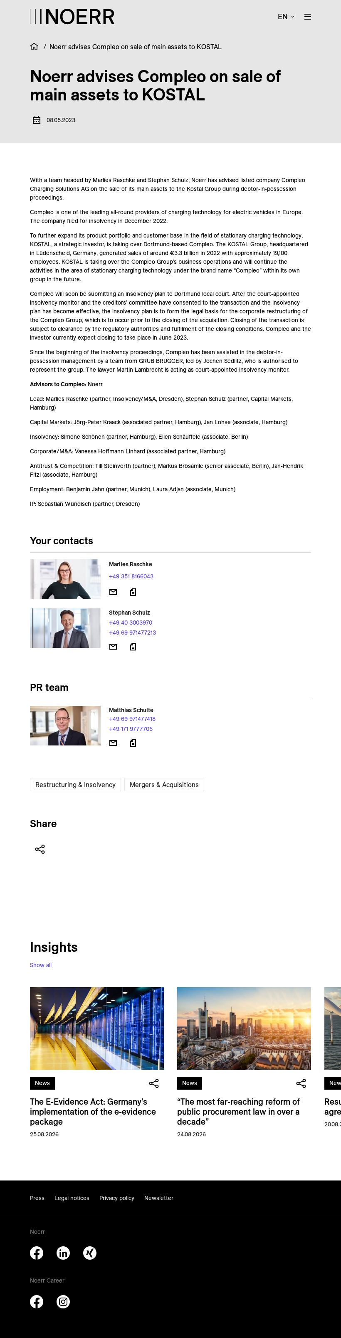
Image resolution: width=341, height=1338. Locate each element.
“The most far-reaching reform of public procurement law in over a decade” (238, 1111)
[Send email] (113, 592)
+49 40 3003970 (130, 622)
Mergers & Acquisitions (164, 784)
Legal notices (71, 1198)
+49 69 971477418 (132, 719)
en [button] (283, 16)
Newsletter (158, 1198)
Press (37, 1198)
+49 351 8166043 (131, 576)
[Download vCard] (133, 592)
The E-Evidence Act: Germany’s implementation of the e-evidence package (93, 1111)
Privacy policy (116, 1198)
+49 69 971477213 (132, 632)
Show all (41, 965)
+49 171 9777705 (131, 729)
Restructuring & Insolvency (75, 784)
